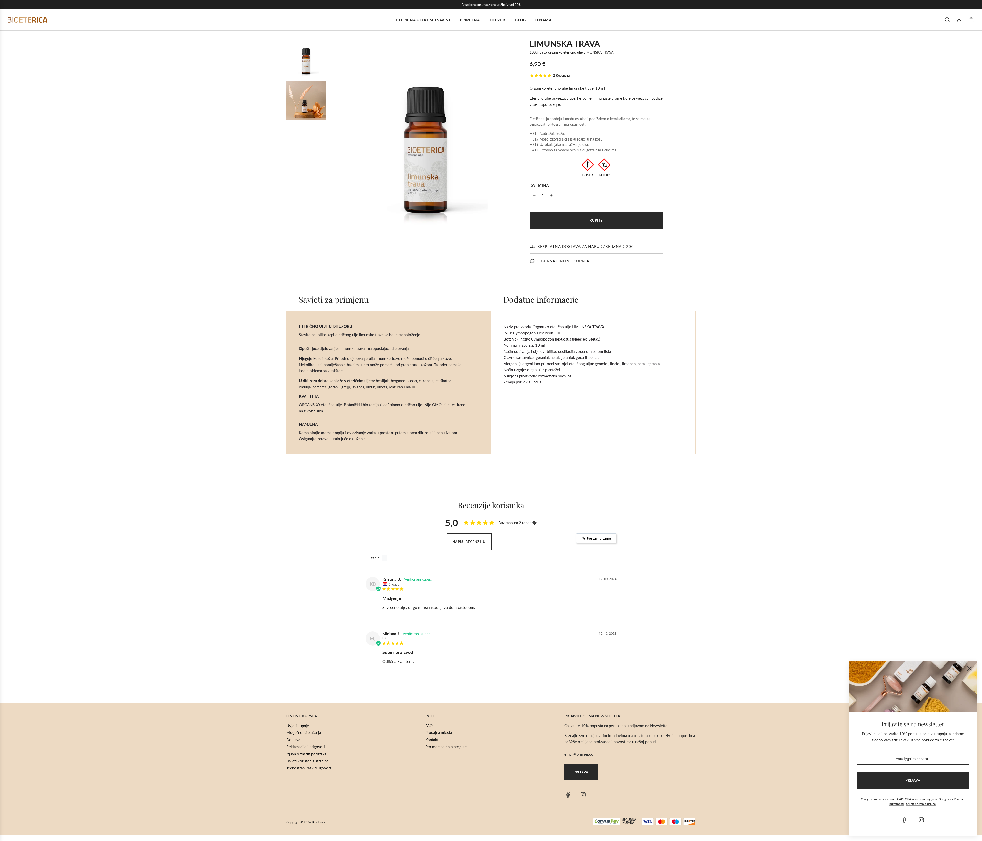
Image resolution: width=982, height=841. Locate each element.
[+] (551, 195)
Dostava (293, 739)
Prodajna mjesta (438, 732)
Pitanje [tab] (374, 558)
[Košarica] (971, 20)
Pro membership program (446, 746)
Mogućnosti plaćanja (303, 732)
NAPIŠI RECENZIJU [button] (469, 542)
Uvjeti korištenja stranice (307, 760)
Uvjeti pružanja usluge (921, 804)
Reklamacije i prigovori (305, 746)
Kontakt (431, 739)
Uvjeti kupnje (297, 725)
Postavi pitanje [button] (599, 538)
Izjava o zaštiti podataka (306, 754)
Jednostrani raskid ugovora (308, 768)
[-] (534, 195)
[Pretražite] (947, 20)
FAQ (429, 725)
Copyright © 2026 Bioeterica (305, 822)
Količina (539, 185)
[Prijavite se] (959, 20)
